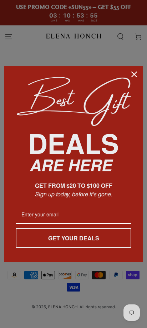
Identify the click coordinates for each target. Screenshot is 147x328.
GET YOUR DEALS (73, 238)
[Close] (134, 74)
